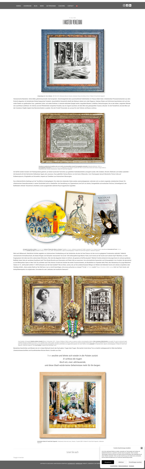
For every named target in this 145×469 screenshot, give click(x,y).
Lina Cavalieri (21, 341)
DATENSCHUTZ (71, 463)
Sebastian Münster (56, 167)
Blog (35, 6)
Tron (49, 355)
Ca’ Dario (89, 267)
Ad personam (51, 6)
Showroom (27, 6)
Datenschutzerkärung (123, 466)
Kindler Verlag (47, 250)
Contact (71, 6)
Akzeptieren (108, 462)
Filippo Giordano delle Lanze (104, 267)
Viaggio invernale (18, 457)
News (42, 6)
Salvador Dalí (40, 249)
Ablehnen (121, 462)
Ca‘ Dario (56, 342)
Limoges (69, 249)
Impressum (131, 466)
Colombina (103, 249)
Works (18, 6)
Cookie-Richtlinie (114, 466)
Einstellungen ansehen (135, 462)
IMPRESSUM (79, 463)
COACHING (61, 6)
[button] (141, 448)
